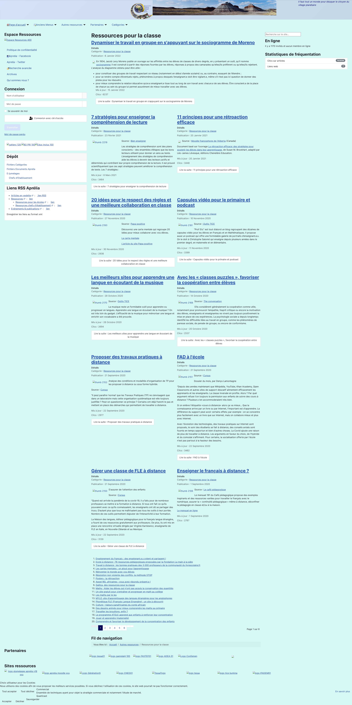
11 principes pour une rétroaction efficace (212, 119)
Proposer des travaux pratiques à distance (126, 359)
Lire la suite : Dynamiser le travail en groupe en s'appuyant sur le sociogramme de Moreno (145, 101)
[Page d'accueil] (27, 25)
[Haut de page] (348, 701)
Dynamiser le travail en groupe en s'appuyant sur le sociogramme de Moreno (173, 42)
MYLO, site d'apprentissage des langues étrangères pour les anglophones (134, 598)
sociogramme (103, 64)
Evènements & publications (25, 208)
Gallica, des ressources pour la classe (115, 585)
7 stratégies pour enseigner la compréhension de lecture (123, 119)
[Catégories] (126, 25)
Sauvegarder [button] (32, 699)
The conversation (213, 301)
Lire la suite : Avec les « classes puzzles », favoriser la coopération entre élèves (219, 342)
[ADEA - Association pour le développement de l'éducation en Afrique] (164, 655)
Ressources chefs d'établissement (33, 205)
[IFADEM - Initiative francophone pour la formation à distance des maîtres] (262, 672)
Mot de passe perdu (14, 134)
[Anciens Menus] (55, 25)
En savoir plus (342, 691)
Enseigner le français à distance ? (213, 470)
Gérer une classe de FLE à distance (128, 470)
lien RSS (41, 195)
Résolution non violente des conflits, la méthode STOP (124, 575)
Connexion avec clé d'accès (48, 118)
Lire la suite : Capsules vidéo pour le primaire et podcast (208, 259)
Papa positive (138, 223)
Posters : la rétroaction (107, 578)
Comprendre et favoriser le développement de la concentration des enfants (135, 621)
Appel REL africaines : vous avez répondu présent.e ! (123, 581)
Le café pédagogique (215, 489)
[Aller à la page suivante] (128, 626)
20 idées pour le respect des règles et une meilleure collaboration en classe (131, 202)
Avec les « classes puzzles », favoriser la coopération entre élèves (218, 280)
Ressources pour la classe (117, 51)
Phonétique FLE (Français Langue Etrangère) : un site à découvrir (129, 601)
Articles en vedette (21, 195)
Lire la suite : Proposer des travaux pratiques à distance (123, 422)
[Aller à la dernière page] (132, 626)
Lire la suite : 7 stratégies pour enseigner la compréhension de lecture (130, 186)
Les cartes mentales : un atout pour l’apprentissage (122, 568)
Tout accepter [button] (9, 691)
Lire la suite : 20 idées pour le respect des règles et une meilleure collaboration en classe (133, 262)
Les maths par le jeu (106, 595)
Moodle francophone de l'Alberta (208, 141)
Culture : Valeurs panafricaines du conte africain (121, 604)
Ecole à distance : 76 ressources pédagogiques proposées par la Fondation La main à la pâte (144, 562)
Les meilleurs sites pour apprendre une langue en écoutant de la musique (132, 280)
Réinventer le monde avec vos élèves (115, 571)
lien (31, 198)
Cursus (104, 389)
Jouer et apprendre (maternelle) (112, 618)
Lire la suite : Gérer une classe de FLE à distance (119, 546)
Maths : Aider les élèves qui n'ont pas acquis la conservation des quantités (134, 588)
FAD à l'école (190, 357)
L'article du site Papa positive (137, 243)
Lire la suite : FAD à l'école (193, 457)
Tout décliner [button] (27, 691)
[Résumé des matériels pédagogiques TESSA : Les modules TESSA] (193, 672)
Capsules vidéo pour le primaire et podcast (213, 202)
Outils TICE (209, 223)
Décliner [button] (20, 701)
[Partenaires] (105, 25)
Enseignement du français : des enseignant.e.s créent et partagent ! (131, 558)
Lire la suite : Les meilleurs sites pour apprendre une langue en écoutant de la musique (133, 335)
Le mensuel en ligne (187, 510)
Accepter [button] (7, 701)
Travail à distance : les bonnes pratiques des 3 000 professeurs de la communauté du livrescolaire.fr (148, 565)
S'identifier (12, 127)
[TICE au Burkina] (227, 672)
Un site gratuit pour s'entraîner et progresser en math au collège (129, 591)
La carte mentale (130, 238)
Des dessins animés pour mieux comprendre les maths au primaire (130, 608)
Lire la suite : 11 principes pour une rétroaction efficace (208, 169)
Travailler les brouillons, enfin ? (112, 611)
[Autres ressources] (84, 25)
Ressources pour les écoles (30, 202)
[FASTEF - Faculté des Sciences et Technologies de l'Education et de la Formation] (142, 655)
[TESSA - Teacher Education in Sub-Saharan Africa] (97, 655)
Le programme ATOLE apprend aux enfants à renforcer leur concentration (134, 614)
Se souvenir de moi (18, 111)
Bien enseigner (138, 141)
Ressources (17, 198)
